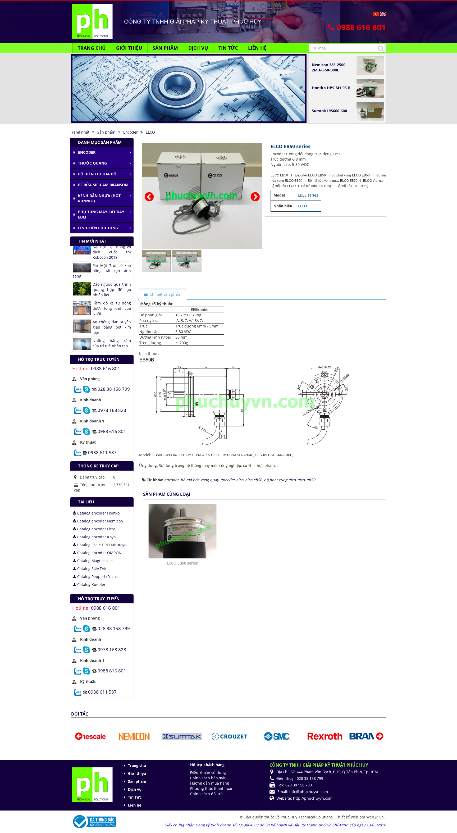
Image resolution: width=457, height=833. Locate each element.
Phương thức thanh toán (212, 788)
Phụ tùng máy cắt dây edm (101, 214)
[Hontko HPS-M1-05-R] (370, 87)
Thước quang (92, 163)
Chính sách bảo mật (208, 777)
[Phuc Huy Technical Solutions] (92, 21)
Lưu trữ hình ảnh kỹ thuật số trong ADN (112, 330)
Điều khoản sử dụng (208, 772)
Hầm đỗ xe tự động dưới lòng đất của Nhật (112, 279)
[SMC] (252, 736)
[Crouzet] (205, 736)
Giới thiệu (137, 773)
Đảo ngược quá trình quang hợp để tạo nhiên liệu (112, 260)
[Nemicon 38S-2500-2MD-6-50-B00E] (370, 64)
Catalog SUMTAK (91, 568)
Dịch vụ (134, 789)
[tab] (163, 294)
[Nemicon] (109, 736)
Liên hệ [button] (257, 48)
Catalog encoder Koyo (96, 536)
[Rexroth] (299, 736)
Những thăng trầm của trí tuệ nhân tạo (112, 314)
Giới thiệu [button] (129, 48)
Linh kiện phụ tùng (98, 227)
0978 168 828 (112, 410)
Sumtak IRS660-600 (329, 110)
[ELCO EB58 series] (183, 530)
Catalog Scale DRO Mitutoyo (101, 544)
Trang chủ (137, 765)
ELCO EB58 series (182, 563)
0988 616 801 (105, 368)
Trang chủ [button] (92, 48)
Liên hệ (134, 805)
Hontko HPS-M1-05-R (331, 87)
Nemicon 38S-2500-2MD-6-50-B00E (329, 67)
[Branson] (348, 736)
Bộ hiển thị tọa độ (97, 173)
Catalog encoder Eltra (95, 528)
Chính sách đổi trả (206, 793)
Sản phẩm (137, 781)
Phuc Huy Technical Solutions (307, 817)
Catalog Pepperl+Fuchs (97, 576)
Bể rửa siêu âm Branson (103, 184)
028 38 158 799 (114, 389)
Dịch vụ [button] (198, 48)
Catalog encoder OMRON (99, 552)
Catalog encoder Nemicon (99, 521)
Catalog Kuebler (91, 584)
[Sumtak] (156, 736)
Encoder (86, 152)
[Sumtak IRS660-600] (370, 110)
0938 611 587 (102, 452)
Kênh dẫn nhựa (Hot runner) (99, 198)
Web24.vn (375, 817)
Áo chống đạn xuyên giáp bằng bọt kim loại (112, 298)
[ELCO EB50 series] (203, 195)
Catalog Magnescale (94, 560)
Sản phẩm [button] (165, 48)
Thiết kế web (347, 817)
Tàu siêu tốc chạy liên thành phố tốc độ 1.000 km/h (102, 346)
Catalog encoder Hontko (98, 513)
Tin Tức (134, 797)
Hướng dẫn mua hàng (209, 783)
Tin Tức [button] (228, 48)
